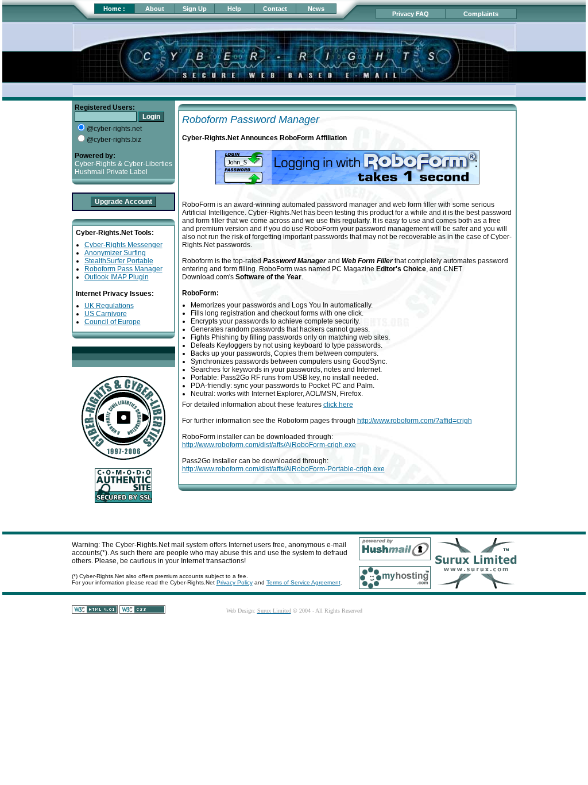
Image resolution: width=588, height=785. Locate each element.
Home (112, 8)
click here (338, 405)
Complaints (480, 13)
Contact (275, 8)
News (316, 8)
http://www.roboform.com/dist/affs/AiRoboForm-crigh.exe (269, 445)
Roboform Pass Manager (123, 269)
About (154, 8)
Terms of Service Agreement (303, 582)
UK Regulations (109, 306)
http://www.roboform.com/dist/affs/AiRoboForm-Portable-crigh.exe (283, 469)
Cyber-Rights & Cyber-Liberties (123, 164)
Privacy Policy (234, 582)
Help (234, 8)
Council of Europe (112, 322)
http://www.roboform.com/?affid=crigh (414, 421)
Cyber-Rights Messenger (123, 245)
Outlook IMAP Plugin (116, 277)
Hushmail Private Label (111, 172)
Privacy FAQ (410, 13)
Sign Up (195, 8)
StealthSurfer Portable (118, 261)
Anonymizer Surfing (115, 253)
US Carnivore (105, 314)
